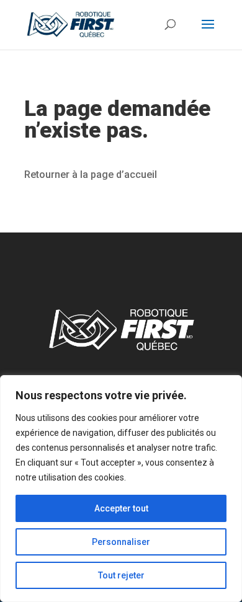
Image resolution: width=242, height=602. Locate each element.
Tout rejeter (121, 575)
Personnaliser (121, 542)
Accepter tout (121, 508)
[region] (121, 488)
